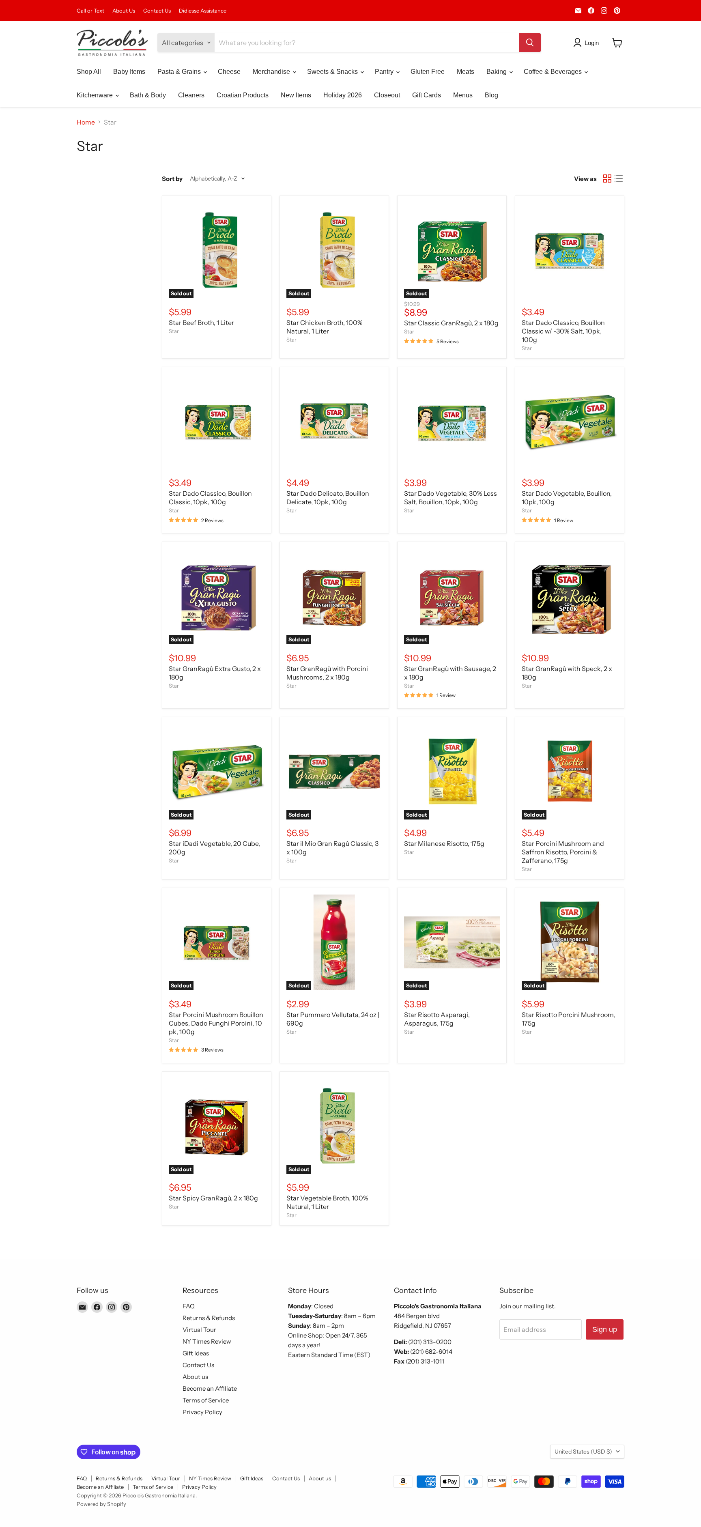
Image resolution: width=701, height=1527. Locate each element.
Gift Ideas (196, 1353)
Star (174, 331)
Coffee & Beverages (553, 71)
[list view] (618, 178)
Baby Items (129, 71)
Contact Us (157, 11)
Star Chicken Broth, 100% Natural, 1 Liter (324, 326)
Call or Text (90, 11)
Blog (491, 95)
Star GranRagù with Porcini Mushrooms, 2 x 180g (327, 673)
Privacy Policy (202, 1412)
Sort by (172, 178)
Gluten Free (428, 71)
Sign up (604, 1329)
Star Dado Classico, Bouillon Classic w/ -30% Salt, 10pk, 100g (563, 331)
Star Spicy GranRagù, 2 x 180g (213, 1198)
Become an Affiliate (210, 1388)
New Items (296, 95)
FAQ (189, 1306)
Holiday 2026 (342, 95)
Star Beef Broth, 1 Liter (201, 322)
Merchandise (272, 71)
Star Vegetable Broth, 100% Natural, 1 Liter (327, 1202)
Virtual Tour (199, 1329)
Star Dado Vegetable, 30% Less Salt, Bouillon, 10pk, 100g (450, 497)
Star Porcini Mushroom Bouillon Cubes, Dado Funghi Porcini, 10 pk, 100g (216, 1023)
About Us (123, 11)
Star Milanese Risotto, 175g (444, 843)
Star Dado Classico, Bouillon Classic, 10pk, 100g (210, 497)
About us (195, 1377)
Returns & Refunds (209, 1318)
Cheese (229, 71)
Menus (463, 95)
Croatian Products (243, 95)
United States (583, 1451)
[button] (587, 42)
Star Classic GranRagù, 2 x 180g (451, 323)
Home (86, 122)
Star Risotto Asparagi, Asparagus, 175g (437, 1019)
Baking (497, 71)
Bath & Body (148, 95)
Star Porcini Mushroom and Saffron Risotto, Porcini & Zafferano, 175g (563, 852)
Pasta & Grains (179, 71)
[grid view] (607, 178)
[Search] (530, 42)
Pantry (385, 71)
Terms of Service (206, 1400)
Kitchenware (95, 95)
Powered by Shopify (101, 1504)
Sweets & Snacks (333, 71)
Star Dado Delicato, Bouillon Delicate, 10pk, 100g (327, 497)
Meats (465, 71)
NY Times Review (207, 1341)
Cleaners (191, 95)
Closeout (387, 95)
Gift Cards (426, 95)
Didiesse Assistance (202, 11)
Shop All (89, 71)
